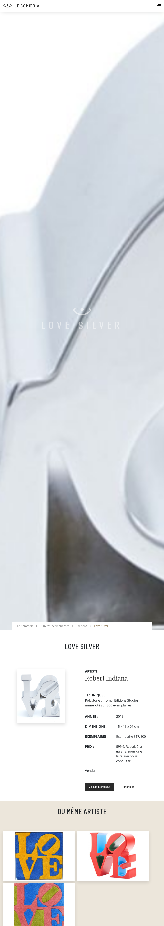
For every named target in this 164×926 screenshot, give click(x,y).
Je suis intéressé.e (99, 786)
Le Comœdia (25, 626)
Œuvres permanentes (55, 626)
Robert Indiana (106, 678)
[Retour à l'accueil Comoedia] (83, 5)
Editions (81, 626)
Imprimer (128, 786)
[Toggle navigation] (159, 6)
